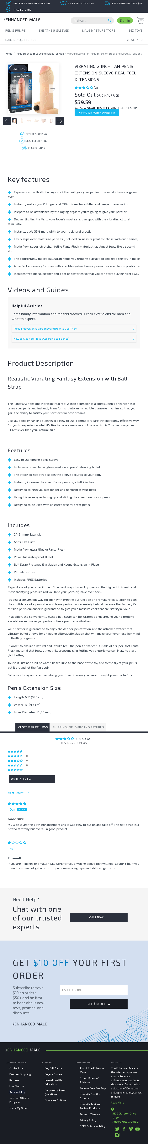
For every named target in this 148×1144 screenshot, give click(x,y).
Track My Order (18, 1108)
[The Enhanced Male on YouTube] (137, 1130)
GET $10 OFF (99, 1004)
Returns (14, 1080)
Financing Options (55, 1100)
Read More (117, 1102)
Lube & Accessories (20, 39)
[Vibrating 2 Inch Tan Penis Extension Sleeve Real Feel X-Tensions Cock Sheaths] (33, 88)
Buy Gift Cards (53, 1068)
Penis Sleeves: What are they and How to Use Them (45, 328)
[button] (84, 87)
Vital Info (134, 39)
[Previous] (14, 88)
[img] (17, 803)
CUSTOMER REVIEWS (33, 727)
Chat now (98, 917)
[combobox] (92, 20)
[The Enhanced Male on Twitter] (117, 1130)
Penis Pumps (15, 30)
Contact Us (16, 1068)
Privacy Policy (88, 1120)
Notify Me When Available (96, 112)
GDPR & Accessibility (92, 1126)
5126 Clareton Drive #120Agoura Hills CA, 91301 (126, 1117)
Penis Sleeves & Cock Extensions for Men (40, 53)
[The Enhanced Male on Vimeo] (130, 1130)
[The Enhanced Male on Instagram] (117, 1136)
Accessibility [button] (17, 1092)
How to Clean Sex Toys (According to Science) (41, 338)
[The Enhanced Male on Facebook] (124, 1130)
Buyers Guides (53, 1074)
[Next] (53, 88)
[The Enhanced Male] (22, 20)
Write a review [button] (21, 778)
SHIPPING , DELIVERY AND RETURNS (78, 727)
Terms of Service (90, 1114)
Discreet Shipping (20, 1074)
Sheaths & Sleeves (54, 30)
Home (9, 53)
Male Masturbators (98, 30)
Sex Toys (136, 30)
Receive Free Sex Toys (93, 1088)
